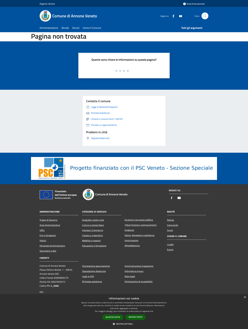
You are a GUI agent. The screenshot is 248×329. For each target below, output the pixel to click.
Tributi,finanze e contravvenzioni (141, 225)
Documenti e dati (48, 251)
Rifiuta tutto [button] (135, 317)
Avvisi (170, 230)
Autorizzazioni (131, 240)
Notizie (170, 220)
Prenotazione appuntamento (96, 266)
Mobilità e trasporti (91, 240)
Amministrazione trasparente (139, 266)
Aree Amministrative (50, 225)
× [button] (245, 297)
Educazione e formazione (94, 245)
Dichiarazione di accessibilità (138, 281)
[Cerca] (205, 15)
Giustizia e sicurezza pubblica (139, 220)
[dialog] (124, 311)
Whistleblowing (132, 245)
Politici (43, 240)
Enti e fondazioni (48, 235)
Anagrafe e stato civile (93, 220)
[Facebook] (172, 16)
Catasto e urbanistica (92, 235)
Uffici (42, 230)
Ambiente (129, 230)
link (151, 311)
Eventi (170, 249)
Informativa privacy (134, 271)
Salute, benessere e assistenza (139, 235)
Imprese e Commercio (92, 230)
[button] (124, 324)
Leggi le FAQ (88, 276)
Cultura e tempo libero (93, 225)
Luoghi (170, 244)
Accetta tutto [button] (113, 317)
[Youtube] (179, 16)
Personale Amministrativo (52, 245)
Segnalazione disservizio (94, 271)
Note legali (130, 276)
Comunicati (172, 225)
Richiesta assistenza (92, 281)
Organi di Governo (48, 220)
